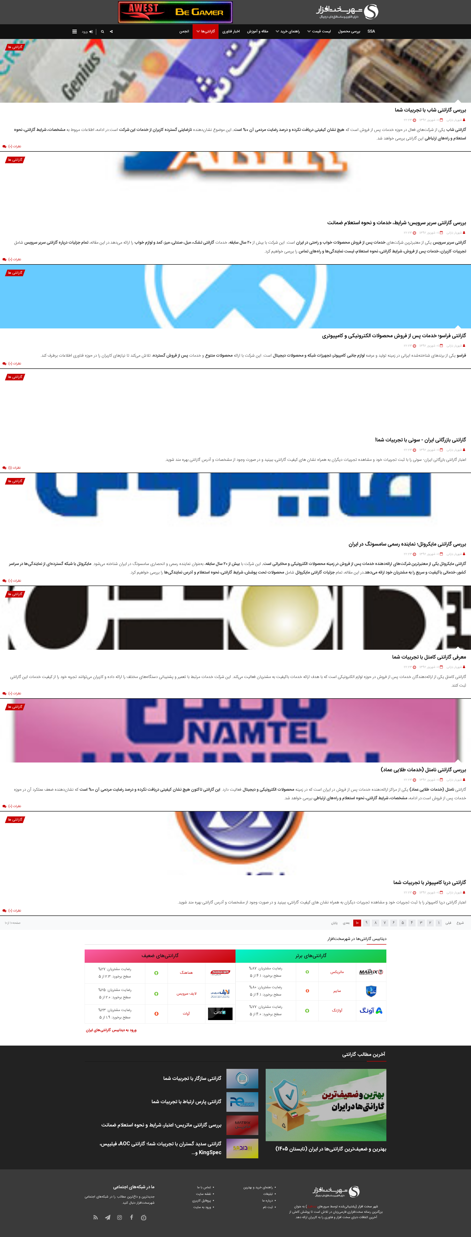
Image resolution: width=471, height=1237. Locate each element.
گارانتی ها (15, 47)
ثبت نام (268, 1207)
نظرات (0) (14, 146)
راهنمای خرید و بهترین (258, 1187)
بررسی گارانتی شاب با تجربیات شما (430, 110)
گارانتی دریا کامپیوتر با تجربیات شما (429, 882)
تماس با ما (204, 1187)
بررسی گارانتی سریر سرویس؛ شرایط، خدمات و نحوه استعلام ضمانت (396, 223)
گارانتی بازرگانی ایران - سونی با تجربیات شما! (420, 440)
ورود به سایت (202, 1207)
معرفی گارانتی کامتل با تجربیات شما (429, 657)
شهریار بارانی (454, 120)
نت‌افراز (311, 1206)
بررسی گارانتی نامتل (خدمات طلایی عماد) (423, 770)
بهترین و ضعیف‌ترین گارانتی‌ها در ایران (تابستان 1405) (330, 1149)
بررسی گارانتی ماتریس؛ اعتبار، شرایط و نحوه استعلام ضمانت (161, 1125)
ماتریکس (337, 972)
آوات (186, 1014)
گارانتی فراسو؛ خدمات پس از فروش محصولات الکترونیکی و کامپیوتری (394, 336)
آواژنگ (337, 1011)
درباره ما (267, 1200)
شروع (460, 923)
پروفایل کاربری (201, 1200)
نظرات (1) (14, 468)
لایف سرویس (186, 994)
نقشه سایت (203, 1194)
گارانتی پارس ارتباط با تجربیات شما (187, 1102)
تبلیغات (268, 1194)
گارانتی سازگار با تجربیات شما (192, 1079)
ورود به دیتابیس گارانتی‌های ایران (111, 1030)
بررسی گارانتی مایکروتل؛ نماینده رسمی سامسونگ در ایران (407, 544)
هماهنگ (186, 973)
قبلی (448, 923)
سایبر (337, 991)
